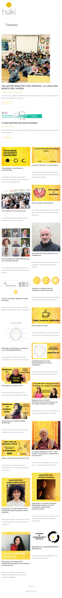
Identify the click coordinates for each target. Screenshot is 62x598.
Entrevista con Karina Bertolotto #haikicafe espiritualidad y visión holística (15, 510)
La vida (20, 92)
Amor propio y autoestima (42, 203)
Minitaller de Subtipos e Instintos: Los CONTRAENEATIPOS (15, 349)
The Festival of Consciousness (14, 211)
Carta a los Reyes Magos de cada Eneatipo (15, 299)
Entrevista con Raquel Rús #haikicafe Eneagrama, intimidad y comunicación (16, 563)
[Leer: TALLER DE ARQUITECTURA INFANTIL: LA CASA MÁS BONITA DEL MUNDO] (26, 58)
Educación (12, 126)
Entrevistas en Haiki (40, 326)
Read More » (8, 103)
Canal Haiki (5, 126)
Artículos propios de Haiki (9, 92)
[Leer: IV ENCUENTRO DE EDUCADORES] (22, 115)
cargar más (31, 586)
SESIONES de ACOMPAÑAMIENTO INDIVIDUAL (45, 548)
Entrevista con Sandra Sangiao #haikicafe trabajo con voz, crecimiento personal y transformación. (44, 506)
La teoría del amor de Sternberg (45, 165)
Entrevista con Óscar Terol (12, 386)
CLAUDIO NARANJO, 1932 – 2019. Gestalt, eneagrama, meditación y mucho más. (45, 453)
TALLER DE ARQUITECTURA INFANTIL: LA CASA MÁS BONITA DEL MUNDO (30, 87)
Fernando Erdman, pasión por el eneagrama (45, 254)
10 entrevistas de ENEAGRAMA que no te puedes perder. (16, 260)
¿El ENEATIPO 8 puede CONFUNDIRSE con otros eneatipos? (42, 363)
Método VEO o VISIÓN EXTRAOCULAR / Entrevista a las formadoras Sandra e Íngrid (45, 402)
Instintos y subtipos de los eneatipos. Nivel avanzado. (42, 289)
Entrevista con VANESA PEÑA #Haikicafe (13, 422)
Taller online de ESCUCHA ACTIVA (15, 458)
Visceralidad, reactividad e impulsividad (12, 169)
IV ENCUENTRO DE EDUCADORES (19, 123)
